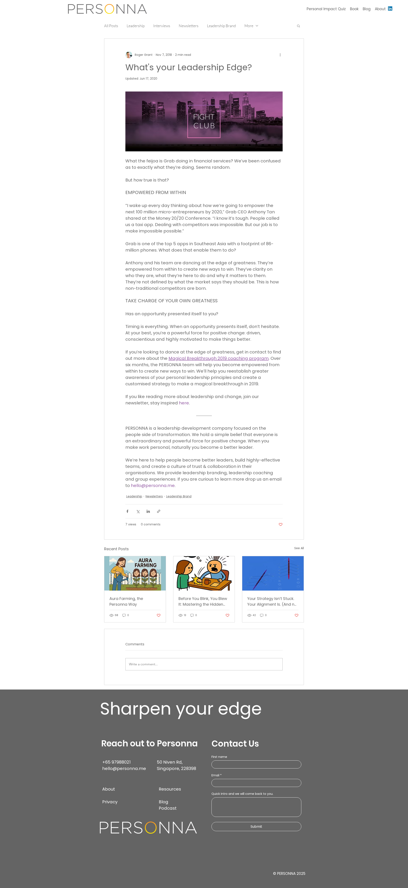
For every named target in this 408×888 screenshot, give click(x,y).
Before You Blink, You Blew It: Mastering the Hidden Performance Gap (202, 601)
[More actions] (280, 54)
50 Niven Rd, (170, 762)
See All (299, 548)
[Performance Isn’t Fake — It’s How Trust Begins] (135, 573)
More (248, 25)
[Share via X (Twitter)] (138, 511)
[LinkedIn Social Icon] (390, 8)
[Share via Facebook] (127, 511)
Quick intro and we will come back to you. (242, 794)
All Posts (111, 25)
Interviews (161, 25)
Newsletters (188, 25)
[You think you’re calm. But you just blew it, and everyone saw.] (204, 573)
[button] (298, 25)
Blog (163, 802)
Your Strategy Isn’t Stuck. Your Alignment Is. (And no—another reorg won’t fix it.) (272, 601)
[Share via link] (159, 511)
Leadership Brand (221, 25)
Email (216, 775)
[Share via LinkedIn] (148, 511)
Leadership (136, 25)
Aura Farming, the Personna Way (126, 601)
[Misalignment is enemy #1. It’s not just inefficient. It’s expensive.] (273, 573)
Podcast (168, 808)
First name (219, 757)
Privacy (110, 802)
